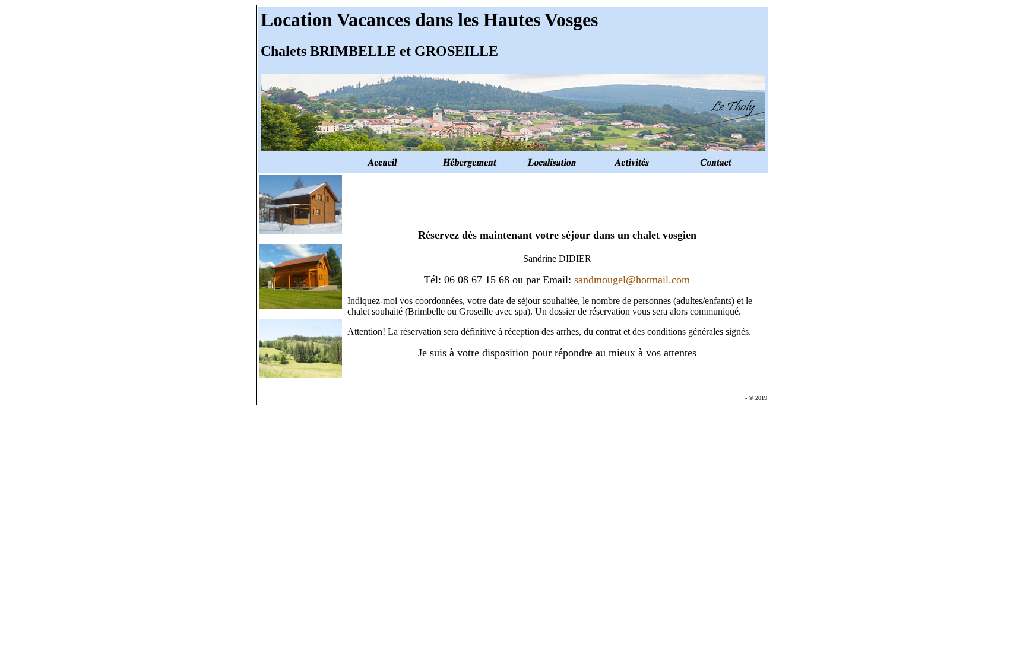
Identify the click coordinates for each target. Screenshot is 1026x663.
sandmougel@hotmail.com (632, 279)
